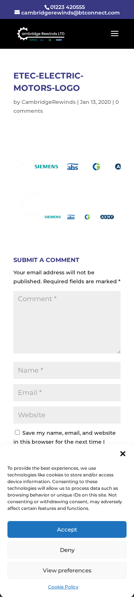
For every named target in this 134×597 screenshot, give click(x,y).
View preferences (67, 570)
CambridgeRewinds (49, 102)
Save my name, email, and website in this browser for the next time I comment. (64, 442)
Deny (67, 549)
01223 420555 (67, 7)
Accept (67, 529)
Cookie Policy (63, 587)
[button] (123, 453)
